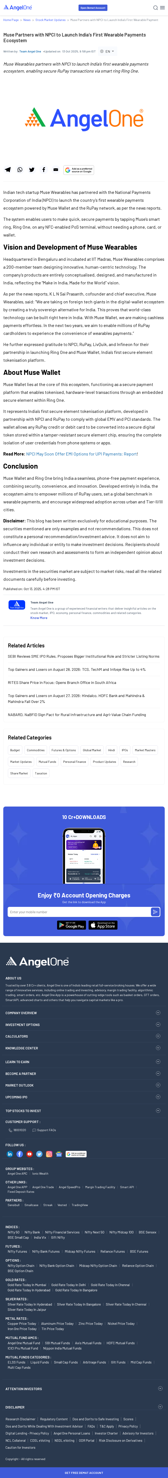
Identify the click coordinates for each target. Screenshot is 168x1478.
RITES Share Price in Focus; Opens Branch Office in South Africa (62, 682)
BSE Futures (139, 1251)
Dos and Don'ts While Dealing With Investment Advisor (44, 1426)
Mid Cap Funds (141, 1362)
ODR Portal (86, 1440)
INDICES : (12, 1227)
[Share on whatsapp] (19, 169)
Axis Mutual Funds (88, 1343)
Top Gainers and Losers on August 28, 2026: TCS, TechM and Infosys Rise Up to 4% (77, 669)
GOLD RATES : (15, 1280)
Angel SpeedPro (69, 1187)
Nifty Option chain (21, 1265)
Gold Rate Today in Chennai (110, 1285)
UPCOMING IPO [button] (16, 1097)
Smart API (127, 1187)
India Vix (40, 1237)
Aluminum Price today (57, 1323)
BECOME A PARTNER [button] (20, 1074)
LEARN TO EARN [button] (17, 1062)
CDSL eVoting (40, 1440)
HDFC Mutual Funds (121, 1343)
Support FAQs (46, 1130)
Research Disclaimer (20, 1419)
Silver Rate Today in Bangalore (79, 1304)
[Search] (155, 7)
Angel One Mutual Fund (24, 1343)
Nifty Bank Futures (46, 1251)
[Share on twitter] (31, 169)
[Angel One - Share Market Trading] (18, 7)
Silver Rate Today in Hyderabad (30, 1304)
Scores (128, 1419)
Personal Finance (74, 761)
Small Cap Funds (66, 1362)
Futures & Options (64, 750)
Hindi (111, 750)
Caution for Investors (20, 1447)
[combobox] (107, 51)
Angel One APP (17, 1187)
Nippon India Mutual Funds (62, 1348)
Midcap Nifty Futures (80, 1251)
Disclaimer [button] (14, 1407)
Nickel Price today (121, 1323)
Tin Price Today (53, 1329)
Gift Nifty (58, 1237)
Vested (62, 1205)
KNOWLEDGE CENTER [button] (21, 1048)
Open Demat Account (92, 7)
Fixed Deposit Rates (21, 1191)
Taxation (41, 773)
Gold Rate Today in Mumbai (27, 1285)
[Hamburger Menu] (162, 7)
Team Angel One (30, 51)
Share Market (19, 773)
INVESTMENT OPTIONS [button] (22, 1025)
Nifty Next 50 (94, 1232)
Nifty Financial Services (62, 1232)
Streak (47, 1205)
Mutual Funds (47, 761)
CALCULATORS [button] (16, 1036)
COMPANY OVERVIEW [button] (21, 1013)
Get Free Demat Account (84, 1473)
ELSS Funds (16, 1362)
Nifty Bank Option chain (56, 1265)
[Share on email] (55, 169)
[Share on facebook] (43, 169)
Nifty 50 (13, 1232)
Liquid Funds (39, 1362)
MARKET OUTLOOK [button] (19, 1085)
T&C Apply (107, 1426)
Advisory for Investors (138, 1433)
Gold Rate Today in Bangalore (76, 1290)
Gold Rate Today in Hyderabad (29, 1290)
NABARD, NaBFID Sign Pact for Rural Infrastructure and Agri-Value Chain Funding (77, 714)
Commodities (36, 750)
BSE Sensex (147, 1232)
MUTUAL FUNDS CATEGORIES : (28, 1357)
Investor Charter (106, 1433)
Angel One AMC (17, 1173)
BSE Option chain (20, 1271)
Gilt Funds (118, 1362)
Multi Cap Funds (19, 1367)
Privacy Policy (128, 1426)
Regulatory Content (54, 1419)
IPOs (125, 750)
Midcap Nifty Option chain (98, 1265)
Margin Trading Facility (100, 1187)
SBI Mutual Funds (57, 1343)
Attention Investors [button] (23, 1389)
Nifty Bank (32, 1232)
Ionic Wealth (40, 1173)
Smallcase (31, 1205)
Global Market (92, 750)
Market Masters (145, 750)
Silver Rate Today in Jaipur (27, 1309)
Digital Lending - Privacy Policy (27, 1433)
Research (129, 761)
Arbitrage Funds (94, 1362)
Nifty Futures (17, 1251)
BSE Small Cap (18, 1237)
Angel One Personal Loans (72, 1433)
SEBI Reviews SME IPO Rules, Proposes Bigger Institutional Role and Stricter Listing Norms (83, 656)
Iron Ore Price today (22, 1329)
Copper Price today (22, 1323)
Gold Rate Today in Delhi (68, 1285)
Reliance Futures (112, 1251)
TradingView (80, 1205)
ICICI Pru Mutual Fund (23, 1348)
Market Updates (21, 761)
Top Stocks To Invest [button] (23, 1111)
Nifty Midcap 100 (121, 1232)
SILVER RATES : (16, 1299)
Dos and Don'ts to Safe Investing (95, 1419)
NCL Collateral (15, 1440)
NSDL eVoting (64, 1440)
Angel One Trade (43, 1187)
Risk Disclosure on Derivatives (120, 1440)
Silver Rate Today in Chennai (126, 1304)
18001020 (19, 1130)
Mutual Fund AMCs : (21, 1338)
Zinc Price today (91, 1323)
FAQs (91, 1426)
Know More (38, 618)
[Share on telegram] (7, 169)
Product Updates (104, 761)
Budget (15, 750)
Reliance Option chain (138, 1265)
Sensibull (13, 1205)
